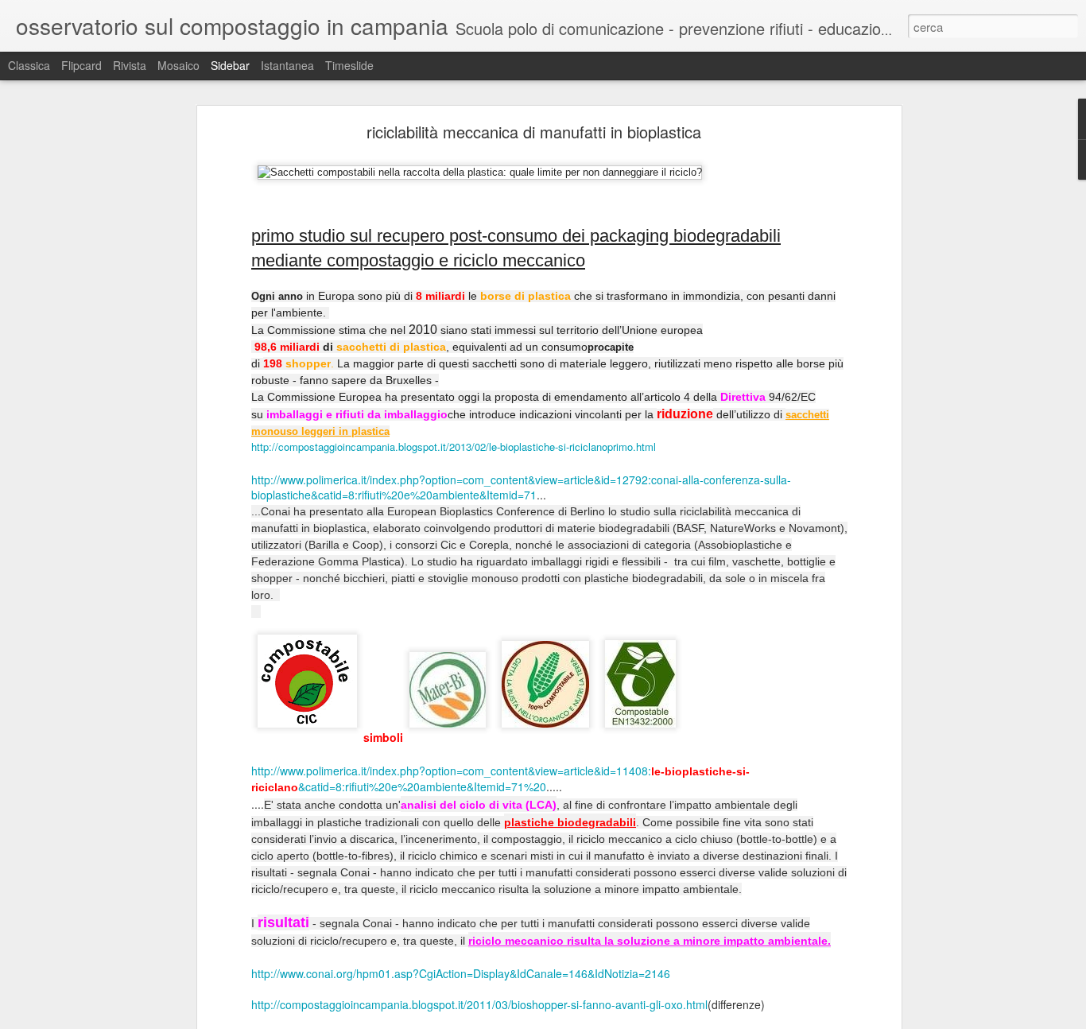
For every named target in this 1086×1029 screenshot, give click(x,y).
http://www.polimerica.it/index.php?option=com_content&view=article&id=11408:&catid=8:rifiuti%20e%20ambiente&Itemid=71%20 (500, 779)
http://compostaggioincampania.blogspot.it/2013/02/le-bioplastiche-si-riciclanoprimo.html (453, 446)
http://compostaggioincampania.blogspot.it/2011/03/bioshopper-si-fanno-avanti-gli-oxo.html (479, 1004)
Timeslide (349, 65)
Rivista (129, 65)
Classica (29, 65)
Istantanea (287, 65)
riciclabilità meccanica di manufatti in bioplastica (534, 131)
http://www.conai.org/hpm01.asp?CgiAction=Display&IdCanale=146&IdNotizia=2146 (460, 973)
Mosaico (178, 65)
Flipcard (81, 65)
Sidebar (230, 65)
